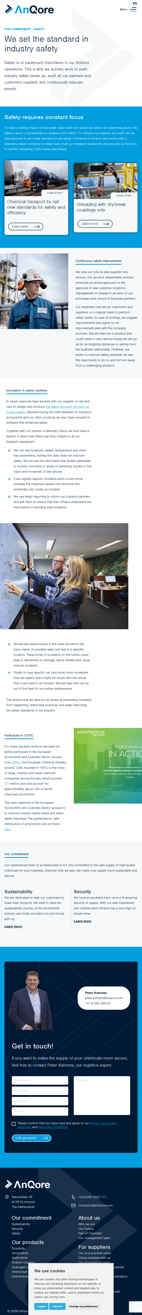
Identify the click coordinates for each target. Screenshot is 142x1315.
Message (82, 1080)
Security (17, 1229)
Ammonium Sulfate (25, 1272)
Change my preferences (83, 1306)
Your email (22, 1090)
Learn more (13, 926)
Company (21, 1101)
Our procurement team (94, 1262)
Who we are (86, 1224)
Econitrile (18, 1248)
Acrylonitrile (20, 1253)
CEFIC (16, 762)
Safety (16, 1233)
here (7, 829)
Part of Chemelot (90, 1233)
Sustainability (21, 1224)
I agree (41, 1306)
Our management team (94, 1238)
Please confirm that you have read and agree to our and (67, 1125)
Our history (86, 1229)
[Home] (29, 9)
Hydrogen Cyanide (25, 1267)
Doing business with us (94, 1258)
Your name (22, 1080)
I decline (57, 1306)
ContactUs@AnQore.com (95, 1205)
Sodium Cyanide (23, 1262)
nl (130, 3)
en (135, 3)
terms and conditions (52, 1127)
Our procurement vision (94, 1253)
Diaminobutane (22, 1276)
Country (19, 1111)
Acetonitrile (20, 1258)
